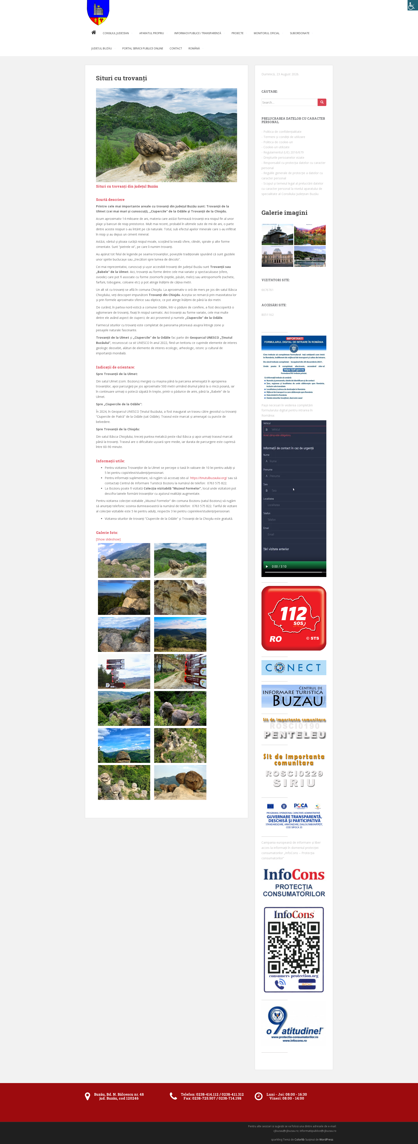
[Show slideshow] (108, 539)
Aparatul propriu (151, 33)
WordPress (326, 1139)
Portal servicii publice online (142, 48)
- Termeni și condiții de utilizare (283, 137)
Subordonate (299, 33)
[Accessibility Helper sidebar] (413, 5)
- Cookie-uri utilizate (275, 147)
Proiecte (237, 33)
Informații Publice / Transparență (197, 33)
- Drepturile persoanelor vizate (282, 157)
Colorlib (300, 1139)
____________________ (274, 998)
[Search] (322, 102)
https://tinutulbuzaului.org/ (208, 478)
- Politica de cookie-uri (277, 142)
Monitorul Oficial (267, 33)
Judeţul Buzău (101, 48)
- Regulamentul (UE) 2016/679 (282, 152)
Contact (176, 48)
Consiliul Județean (116, 33)
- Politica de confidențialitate (281, 132)
